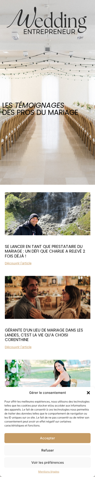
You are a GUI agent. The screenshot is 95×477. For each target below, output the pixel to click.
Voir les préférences (47, 462)
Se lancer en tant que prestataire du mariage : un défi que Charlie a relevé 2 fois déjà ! (45, 251)
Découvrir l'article (18, 263)
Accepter (47, 438)
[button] (88, 393)
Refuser (47, 450)
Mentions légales (48, 471)
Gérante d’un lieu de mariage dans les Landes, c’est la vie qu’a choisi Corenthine (44, 334)
